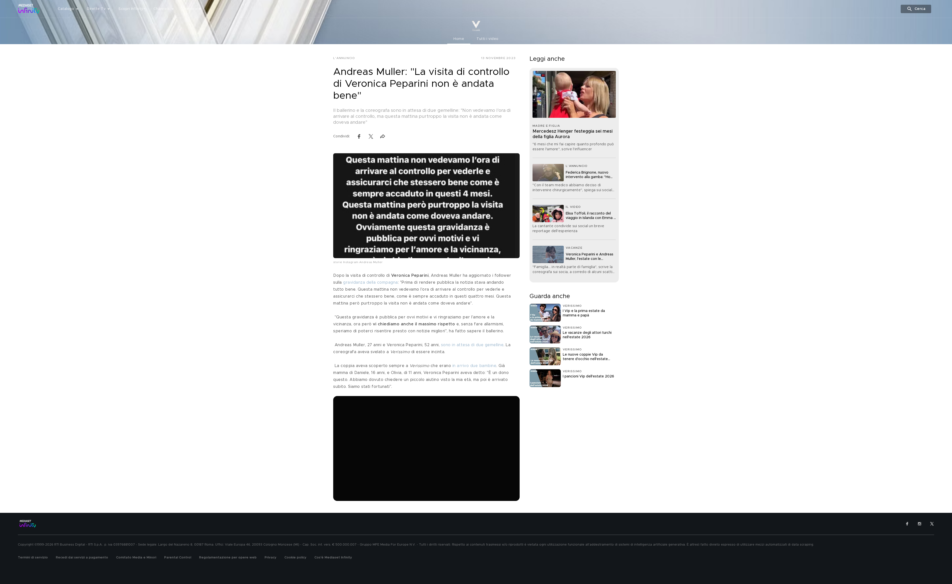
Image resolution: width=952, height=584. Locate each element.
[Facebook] (907, 524)
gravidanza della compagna (370, 282)
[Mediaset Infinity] (29, 9)
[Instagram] (919, 524)
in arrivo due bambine (473, 366)
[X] (932, 524)
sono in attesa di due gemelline (472, 345)
